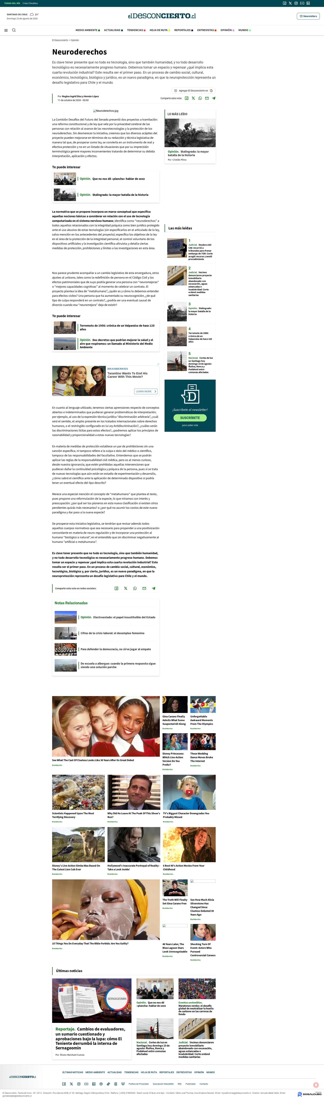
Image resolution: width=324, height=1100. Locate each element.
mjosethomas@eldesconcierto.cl (236, 1093)
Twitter (71, 1084)
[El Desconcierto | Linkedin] (308, 3)
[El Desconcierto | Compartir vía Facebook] (187, 98)
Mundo (243, 30)
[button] (308, 16)
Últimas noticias (72, 1072)
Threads (115, 1084)
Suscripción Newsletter (163, 1084)
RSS (179, 1084)
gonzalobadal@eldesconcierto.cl (17, 1096)
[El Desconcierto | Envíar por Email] (207, 98)
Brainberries (117, 369)
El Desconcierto (60, 40)
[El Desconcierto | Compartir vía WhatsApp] (200, 98)
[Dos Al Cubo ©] (309, 1095)
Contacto (204, 1084)
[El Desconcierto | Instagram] (296, 3)
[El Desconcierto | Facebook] (284, 3)
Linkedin (93, 1083)
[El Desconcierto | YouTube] (302, 3)
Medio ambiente (86, 30)
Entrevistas (205, 30)
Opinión (226, 30)
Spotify (101, 1083)
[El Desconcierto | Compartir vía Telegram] (214, 98)
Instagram (78, 1083)
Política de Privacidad (139, 1084)
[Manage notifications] (316, 1085)
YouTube (86, 1084)
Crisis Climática (30, 3)
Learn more (144, 391)
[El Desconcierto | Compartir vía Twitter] (193, 98)
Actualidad (112, 30)
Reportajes (182, 30)
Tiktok (108, 1083)
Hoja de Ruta (159, 30)
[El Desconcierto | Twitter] (290, 3)
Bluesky (123, 1083)
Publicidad (190, 1084)
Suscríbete (190, 418)
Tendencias (135, 30)
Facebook (64, 1083)
